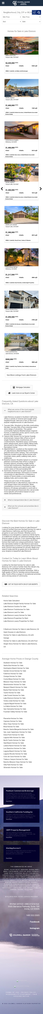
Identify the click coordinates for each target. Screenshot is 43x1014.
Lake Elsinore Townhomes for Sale (16, 609)
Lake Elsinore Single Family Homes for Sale (20, 604)
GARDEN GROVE (8, 875)
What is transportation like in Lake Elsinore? (23, 500)
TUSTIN (20, 889)
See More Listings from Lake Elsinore (21, 375)
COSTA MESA (13, 871)
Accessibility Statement (18, 994)
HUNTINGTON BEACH (23, 875)
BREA (5, 871)
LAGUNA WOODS (34, 878)
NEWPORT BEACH (11, 882)
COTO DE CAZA (25, 871)
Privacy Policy (28, 992)
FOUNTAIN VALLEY (21, 873)
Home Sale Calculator (12, 601)
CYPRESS (35, 871)
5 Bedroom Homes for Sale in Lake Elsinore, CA (21, 629)
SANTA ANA (17, 888)
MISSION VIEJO (34, 880)
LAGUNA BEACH (33, 877)
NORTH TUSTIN (24, 882)
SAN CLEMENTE (24, 886)
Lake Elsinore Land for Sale (14, 612)
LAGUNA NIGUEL (21, 878)
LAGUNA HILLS (7, 878)
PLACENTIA (8, 884)
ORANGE (34, 882)
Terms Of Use (12, 992)
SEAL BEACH (28, 888)
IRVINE (6, 869)
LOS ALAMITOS (21, 880)
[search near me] (34, 12)
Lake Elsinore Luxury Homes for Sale (17, 615)
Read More (9, 801)
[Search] (38, 12)
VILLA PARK (28, 889)
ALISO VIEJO (15, 869)
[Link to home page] (21, 3)
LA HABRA (36, 875)
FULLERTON (34, 873)
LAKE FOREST (21, 877)
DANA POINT (8, 873)
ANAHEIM (24, 869)
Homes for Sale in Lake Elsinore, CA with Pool (21, 641)
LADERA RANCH (9, 880)
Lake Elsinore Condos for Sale (15, 606)
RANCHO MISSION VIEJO (22, 884)
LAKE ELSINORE (8, 877)
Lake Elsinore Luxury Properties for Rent (18, 621)
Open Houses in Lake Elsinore (15, 632)
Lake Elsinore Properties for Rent (16, 618)
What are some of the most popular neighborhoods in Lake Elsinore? (21, 410)
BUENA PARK (33, 869)
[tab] (21, 410)
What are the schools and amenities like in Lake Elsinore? (23, 507)
